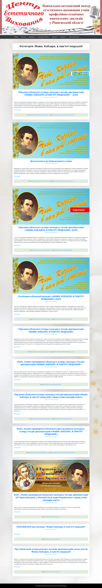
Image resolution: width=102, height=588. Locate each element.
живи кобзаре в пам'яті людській (59, 114)
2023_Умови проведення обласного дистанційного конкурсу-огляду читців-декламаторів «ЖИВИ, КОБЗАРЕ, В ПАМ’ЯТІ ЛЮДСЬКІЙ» (51, 431)
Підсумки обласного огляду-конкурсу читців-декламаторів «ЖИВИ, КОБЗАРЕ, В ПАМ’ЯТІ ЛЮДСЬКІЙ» (51, 330)
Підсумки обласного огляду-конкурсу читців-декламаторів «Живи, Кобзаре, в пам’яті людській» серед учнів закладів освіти (51, 395)
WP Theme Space (61, 585)
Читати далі (17, 110)
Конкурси (63, 37)
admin (56, 97)
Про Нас (23, 37)
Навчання (54, 37)
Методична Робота (43, 37)
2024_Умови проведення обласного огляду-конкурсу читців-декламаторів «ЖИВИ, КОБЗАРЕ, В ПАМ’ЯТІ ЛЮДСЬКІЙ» (51, 363)
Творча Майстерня (74, 37)
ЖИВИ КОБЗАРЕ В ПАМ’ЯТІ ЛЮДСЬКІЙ (61, 351)
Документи (32, 37)
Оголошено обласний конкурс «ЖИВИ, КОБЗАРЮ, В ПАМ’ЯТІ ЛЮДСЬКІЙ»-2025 (51, 297)
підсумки (72, 114)
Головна (16, 37)
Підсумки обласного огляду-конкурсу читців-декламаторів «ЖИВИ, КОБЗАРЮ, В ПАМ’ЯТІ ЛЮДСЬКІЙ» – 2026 (51, 93)
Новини (47, 114)
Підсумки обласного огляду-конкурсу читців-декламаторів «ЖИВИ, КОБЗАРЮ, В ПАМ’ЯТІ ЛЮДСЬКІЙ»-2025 (51, 228)
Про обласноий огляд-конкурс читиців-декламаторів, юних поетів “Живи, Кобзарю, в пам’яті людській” (51, 550)
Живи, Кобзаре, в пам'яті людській (38, 114)
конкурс (68, 114)
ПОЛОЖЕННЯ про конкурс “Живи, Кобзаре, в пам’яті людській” (51, 526)
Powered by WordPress (41, 585)
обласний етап (70, 181)
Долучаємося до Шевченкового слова (51, 161)
